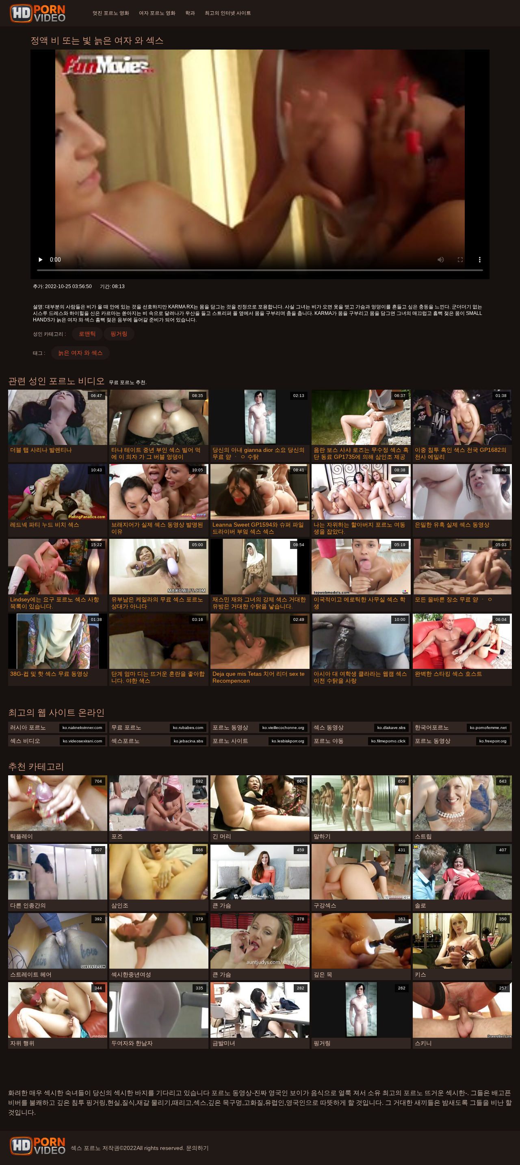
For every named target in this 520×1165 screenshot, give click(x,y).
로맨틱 (87, 333)
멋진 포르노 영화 (111, 13)
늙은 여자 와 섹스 (80, 352)
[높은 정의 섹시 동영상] (37, 1146)
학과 (190, 13)
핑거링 (119, 333)
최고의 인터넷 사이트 (228, 13)
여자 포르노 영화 (157, 13)
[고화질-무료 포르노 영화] (38, 13)
